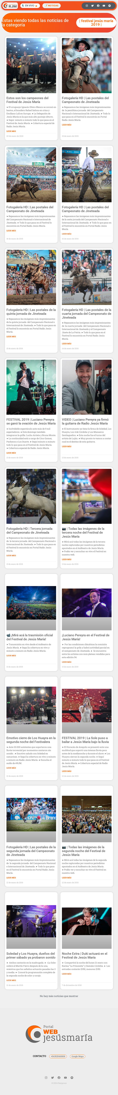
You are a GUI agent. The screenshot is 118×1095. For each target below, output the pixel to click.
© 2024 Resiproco (59, 1083)
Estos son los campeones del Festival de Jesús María (27, 100)
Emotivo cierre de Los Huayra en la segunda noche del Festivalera (31, 740)
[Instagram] (86, 5)
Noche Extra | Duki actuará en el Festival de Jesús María (84, 955)
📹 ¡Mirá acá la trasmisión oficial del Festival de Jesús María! (29, 637)
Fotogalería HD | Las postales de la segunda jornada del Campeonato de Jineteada (31, 851)
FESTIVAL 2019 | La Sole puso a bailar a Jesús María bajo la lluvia (85, 740)
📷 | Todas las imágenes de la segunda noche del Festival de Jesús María (83, 851)
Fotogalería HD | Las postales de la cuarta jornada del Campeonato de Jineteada (86, 313)
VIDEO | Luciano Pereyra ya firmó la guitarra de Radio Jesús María (85, 421)
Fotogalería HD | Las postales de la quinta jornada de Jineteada (31, 312)
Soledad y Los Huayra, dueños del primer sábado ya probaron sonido (30, 955)
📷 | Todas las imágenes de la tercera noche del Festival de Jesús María (83, 532)
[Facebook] (98, 5)
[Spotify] (109, 5)
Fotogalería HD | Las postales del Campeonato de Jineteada (85, 100)
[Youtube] (103, 5)
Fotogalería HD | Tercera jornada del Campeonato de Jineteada (29, 530)
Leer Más (11, 131)
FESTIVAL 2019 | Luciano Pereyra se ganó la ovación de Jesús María (31, 421)
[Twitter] (92, 5)
